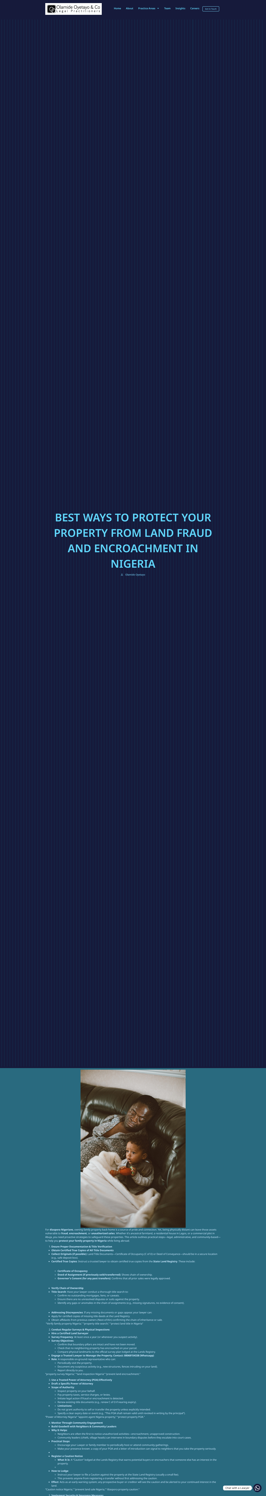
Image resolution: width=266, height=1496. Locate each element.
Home (117, 8)
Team (167, 8)
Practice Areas (146, 8)
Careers (194, 8)
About (129, 8)
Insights (180, 8)
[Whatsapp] (257, 1488)
